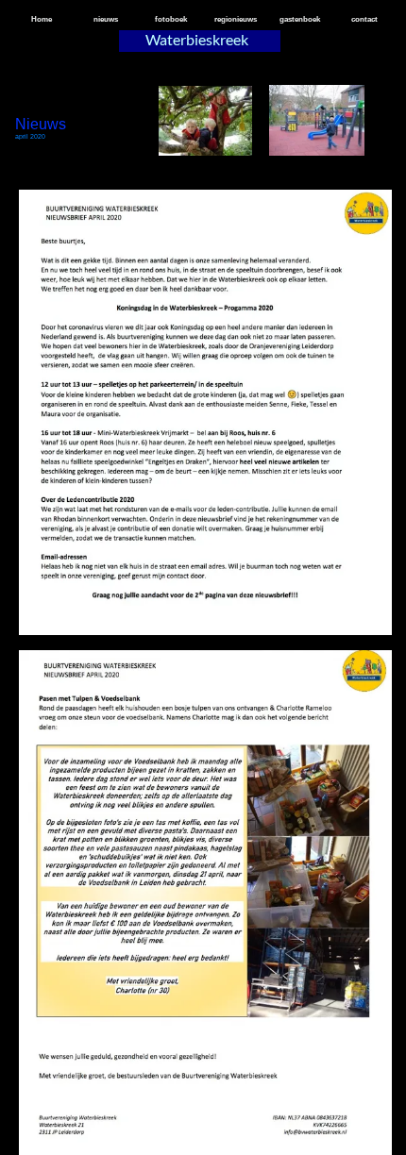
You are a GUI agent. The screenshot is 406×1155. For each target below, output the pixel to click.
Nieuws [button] (40, 123)
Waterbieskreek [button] (196, 39)
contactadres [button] (200, 921)
